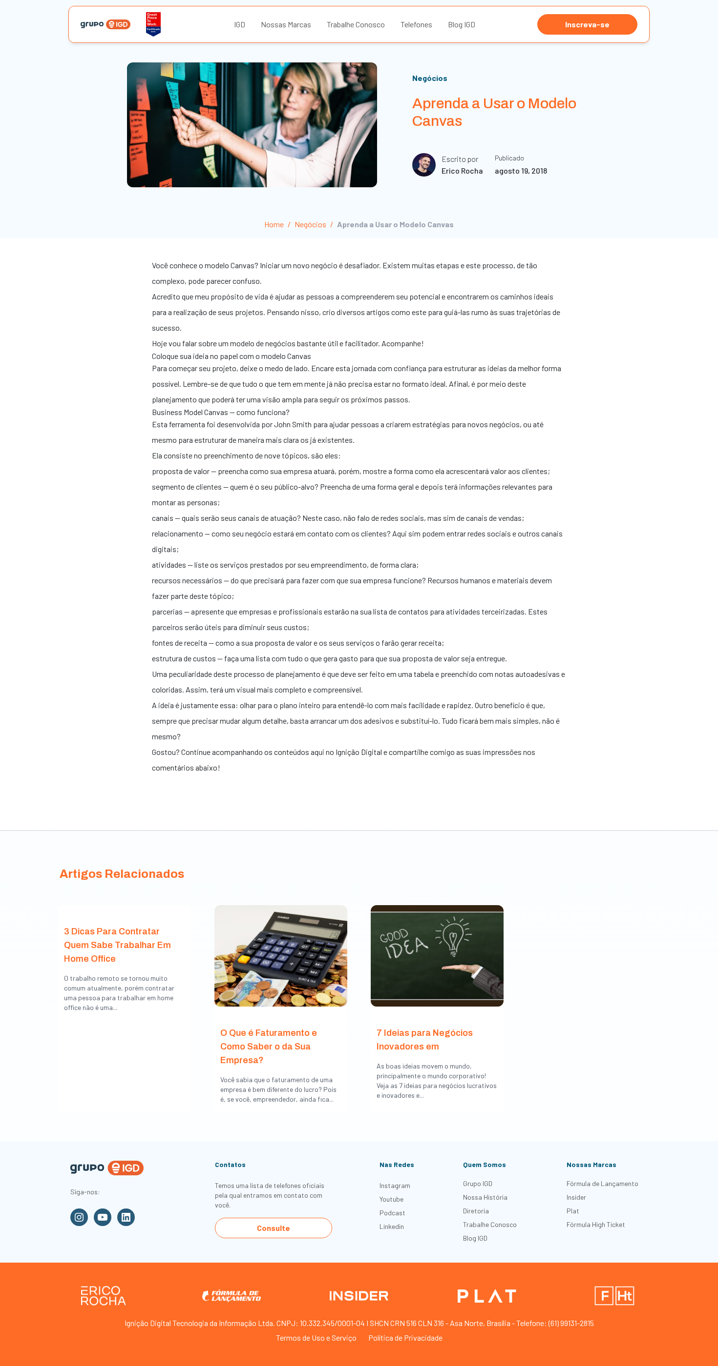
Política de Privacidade (405, 1337)
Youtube (391, 1199)
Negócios (429, 77)
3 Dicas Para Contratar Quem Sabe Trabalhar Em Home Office (117, 945)
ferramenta (187, 424)
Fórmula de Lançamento (602, 1183)
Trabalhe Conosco (356, 24)
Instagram (395, 1185)
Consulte (273, 1227)
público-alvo (294, 486)
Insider (576, 1197)
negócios (504, 424)
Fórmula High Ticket (596, 1224)
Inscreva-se (587, 24)
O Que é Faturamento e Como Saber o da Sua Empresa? (268, 1046)
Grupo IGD (477, 1183)
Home (274, 224)
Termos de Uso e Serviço (316, 1337)
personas (202, 502)
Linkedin (392, 1226)
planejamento (174, 399)
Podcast (392, 1212)
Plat (573, 1211)
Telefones (416, 24)
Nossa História (485, 1197)
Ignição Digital (359, 751)
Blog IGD (461, 24)
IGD (239, 24)
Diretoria (476, 1211)
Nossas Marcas (286, 24)
